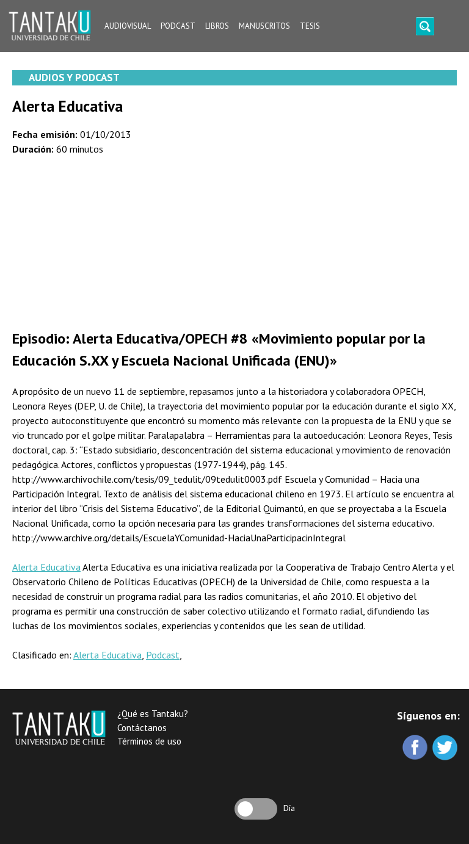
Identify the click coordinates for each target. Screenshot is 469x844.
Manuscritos (264, 26)
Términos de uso (149, 741)
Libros (217, 26)
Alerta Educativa (46, 567)
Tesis (310, 26)
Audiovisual (127, 26)
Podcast (178, 26)
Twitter (446, 748)
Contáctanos (142, 728)
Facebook (416, 748)
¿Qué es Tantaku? (152, 714)
